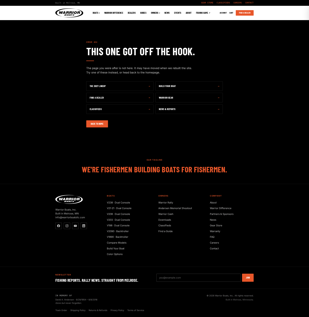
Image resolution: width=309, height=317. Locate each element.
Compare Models (116, 242)
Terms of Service (135, 310)
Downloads (164, 219)
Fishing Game (203, 13)
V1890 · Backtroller (117, 236)
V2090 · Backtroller (118, 231)
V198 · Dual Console (118, 225)
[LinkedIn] (83, 226)
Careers (237, 3)
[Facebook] (58, 226)
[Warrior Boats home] (69, 12)
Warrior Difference (113, 13)
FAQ (212, 236)
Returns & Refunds (98, 310)
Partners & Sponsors (222, 214)
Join (248, 277)
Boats (96, 13)
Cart (231, 13)
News (167, 13)
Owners (155, 13)
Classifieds (223, 3)
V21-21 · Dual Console (119, 208)
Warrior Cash (165, 214)
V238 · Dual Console (118, 202)
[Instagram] (67, 226)
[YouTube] (75, 226)
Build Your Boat (115, 248)
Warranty (215, 231)
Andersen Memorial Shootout (175, 208)
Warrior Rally (165, 202)
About (189, 13)
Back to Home (97, 123)
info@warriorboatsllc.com (70, 217)
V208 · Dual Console (118, 214)
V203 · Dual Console (118, 219)
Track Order (61, 310)
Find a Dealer (244, 12)
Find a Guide (165, 231)
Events (177, 13)
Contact (249, 3)
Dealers (132, 13)
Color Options (115, 254)
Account (223, 13)
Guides (143, 13)
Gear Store (207, 3)
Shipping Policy (77, 310)
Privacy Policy (117, 310)
